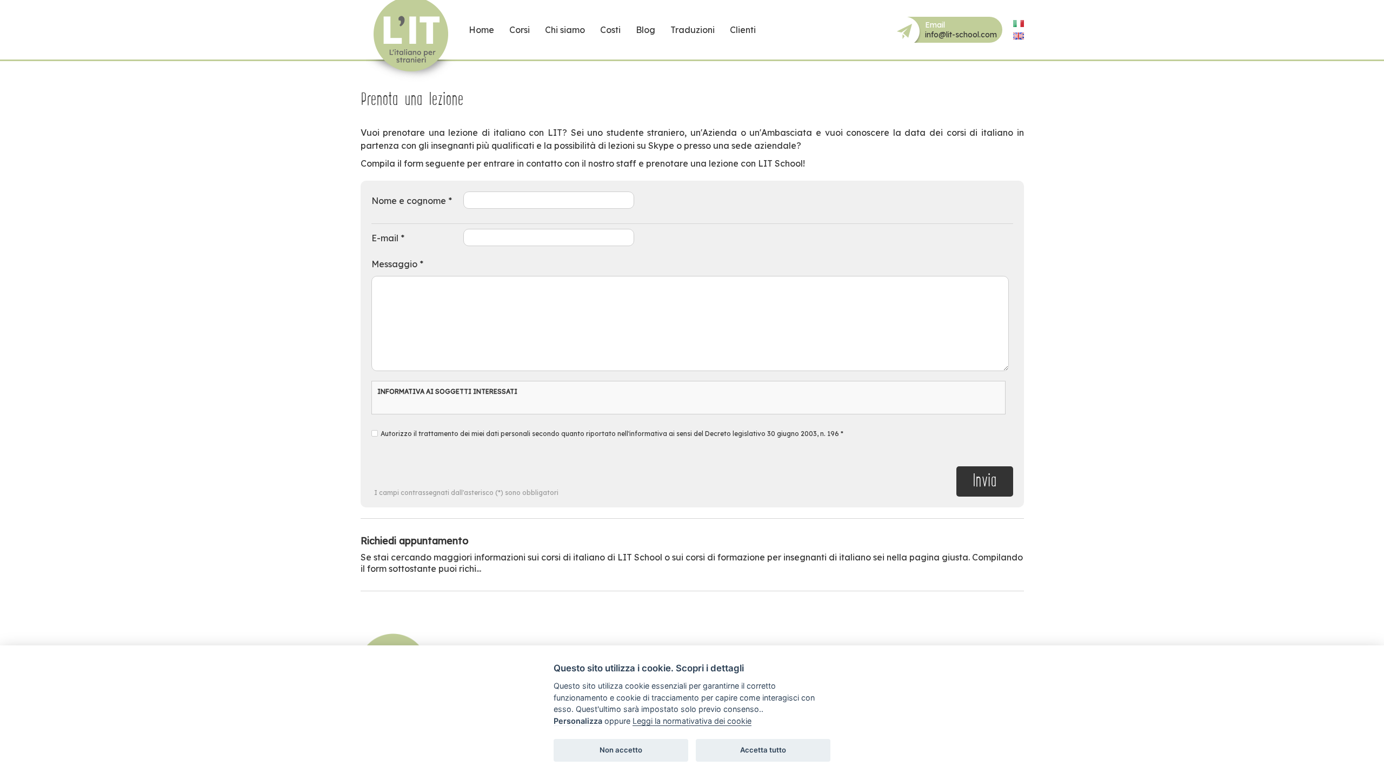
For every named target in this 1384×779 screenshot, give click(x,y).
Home (481, 29)
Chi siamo (565, 29)
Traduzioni (692, 29)
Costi (610, 29)
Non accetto (621, 749)
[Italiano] (1018, 23)
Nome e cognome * (411, 200)
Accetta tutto (763, 749)
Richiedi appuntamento (415, 540)
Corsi (519, 29)
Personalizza (578, 720)
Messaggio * (397, 264)
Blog (645, 29)
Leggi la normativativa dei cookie (692, 720)
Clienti (743, 29)
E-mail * (387, 238)
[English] (1018, 35)
